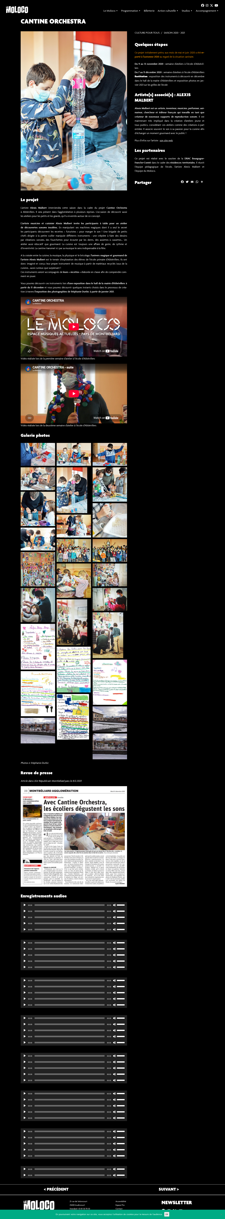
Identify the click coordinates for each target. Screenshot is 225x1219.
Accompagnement (206, 10)
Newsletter (176, 1203)
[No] (221, 1214)
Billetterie (149, 10)
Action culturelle (167, 10)
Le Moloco (109, 10)
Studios (186, 10)
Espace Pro (120, 1205)
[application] (74, 905)
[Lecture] (24, 905)
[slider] (121, 904)
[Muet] (114, 905)
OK (166, 1214)
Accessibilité (121, 1201)
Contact (119, 1208)
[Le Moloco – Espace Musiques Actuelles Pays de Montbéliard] (17, 9)
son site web (166, 140)
